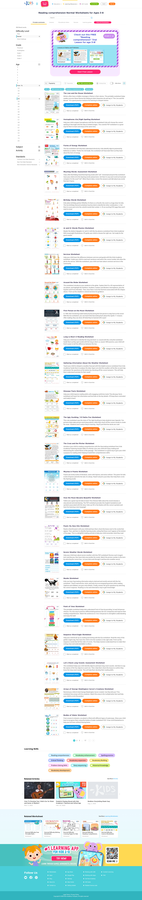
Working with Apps (90, 875)
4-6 (18, 106)
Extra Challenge (21, 39)
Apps (50, 875)
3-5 (18, 91)
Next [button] (119, 794)
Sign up (112, 4)
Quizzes (76, 22)
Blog (50, 878)
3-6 (18, 93)
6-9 (18, 133)
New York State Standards (24, 162)
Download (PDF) (72, 105)
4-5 (18, 104)
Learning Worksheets (111, 816)
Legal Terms (66, 894)
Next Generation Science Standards (27, 164)
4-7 (18, 109)
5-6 (18, 117)
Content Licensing (108, 872)
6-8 (18, 130)
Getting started (71, 885)
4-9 (18, 114)
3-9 (18, 101)
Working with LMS (90, 872)
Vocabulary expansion (78, 760)
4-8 (18, 112)
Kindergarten (20, 50)
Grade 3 (19, 58)
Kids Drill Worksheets (102, 22)
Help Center (70, 882)
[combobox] (54, 83)
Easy (18, 34)
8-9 (18, 141)
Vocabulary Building (99, 760)
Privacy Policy (75, 894)
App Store (70, 872)
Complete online (91, 105)
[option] (39, 794)
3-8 (18, 98)
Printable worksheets (39, 22)
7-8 (18, 135)
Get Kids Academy (90, 878)
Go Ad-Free (94, 4)
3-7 (18, 96)
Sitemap (69, 878)
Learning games (87, 22)
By (46, 83)
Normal (19, 36)
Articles (115, 778)
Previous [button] (23, 794)
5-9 (18, 125)
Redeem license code (91, 885)
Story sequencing (80, 765)
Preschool (20, 48)
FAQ (104, 875)
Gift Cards (84, 4)
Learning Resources (70, 4)
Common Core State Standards (26, 159)
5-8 (18, 122)
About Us (52, 882)
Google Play (70, 875)
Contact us (52, 885)
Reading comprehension (60, 755)
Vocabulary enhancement (85, 755)
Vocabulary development (60, 770)
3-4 (18, 88)
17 (85, 740)
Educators (56, 4)
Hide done (118, 83)
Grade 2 (19, 56)
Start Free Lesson (85, 72)
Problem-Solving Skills (59, 765)
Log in (104, 4)
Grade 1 (19, 53)
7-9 (18, 138)
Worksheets (52, 872)
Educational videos (63, 22)
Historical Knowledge (100, 765)
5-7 (18, 120)
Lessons (51, 22)
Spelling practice (107, 755)
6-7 (18, 127)
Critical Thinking (57, 760)
